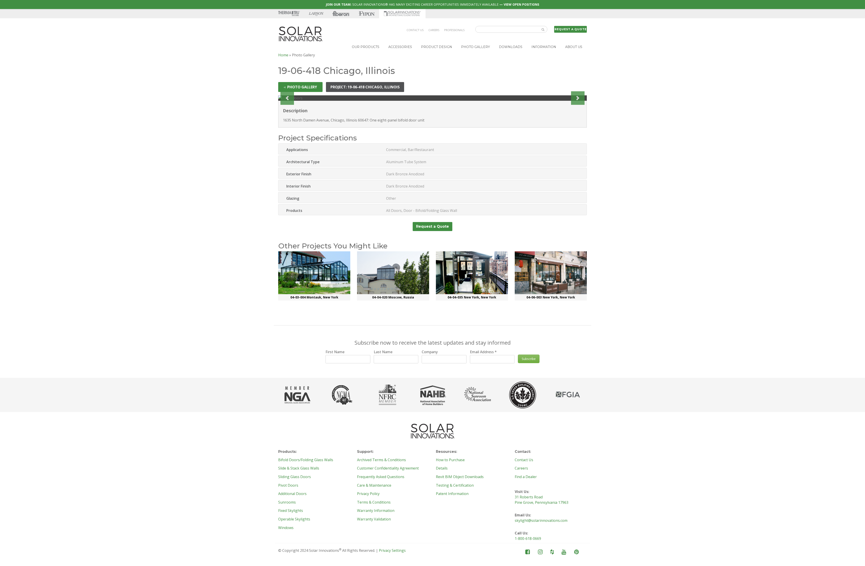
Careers (433, 30)
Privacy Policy (368, 494)
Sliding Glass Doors (294, 477)
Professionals (454, 30)
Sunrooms (287, 502)
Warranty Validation (374, 519)
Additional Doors (292, 494)
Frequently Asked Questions (380, 477)
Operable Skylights (294, 519)
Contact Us (415, 30)
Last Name (383, 351)
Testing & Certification (455, 486)
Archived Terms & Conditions (381, 460)
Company (430, 351)
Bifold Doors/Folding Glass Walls (305, 460)
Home (283, 55)
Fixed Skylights (290, 511)
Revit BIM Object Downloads (460, 477)
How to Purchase (450, 460)
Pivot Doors (288, 486)
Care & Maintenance (374, 486)
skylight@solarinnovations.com (541, 520)
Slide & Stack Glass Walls (298, 468)
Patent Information (452, 494)
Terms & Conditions (374, 502)
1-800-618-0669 (528, 538)
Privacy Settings (392, 550)
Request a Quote (571, 29)
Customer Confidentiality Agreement (388, 468)
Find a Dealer (526, 477)
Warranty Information (375, 511)
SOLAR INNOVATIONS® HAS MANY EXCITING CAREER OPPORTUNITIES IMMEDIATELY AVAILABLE (432, 4)
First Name (335, 351)
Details (442, 468)
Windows (286, 528)
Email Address (483, 351)
